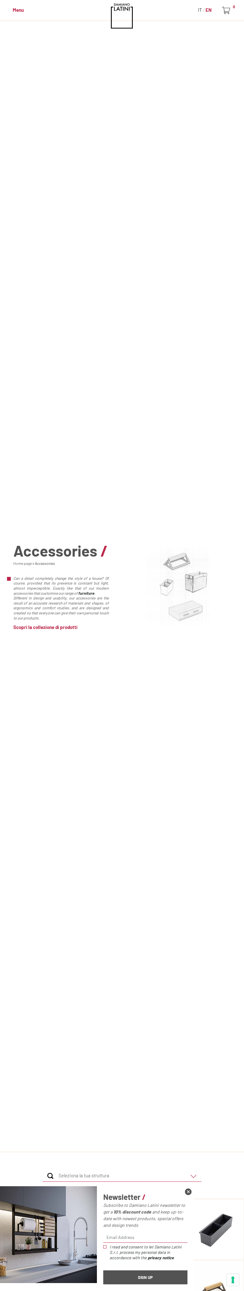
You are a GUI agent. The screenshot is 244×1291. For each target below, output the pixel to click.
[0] (227, 10)
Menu (18, 10)
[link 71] (188, 1191)
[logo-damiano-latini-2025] (122, 16)
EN (209, 10)
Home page (22, 563)
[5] (233, 1280)
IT (200, 10)
